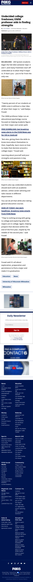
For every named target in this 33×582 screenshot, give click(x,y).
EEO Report (18, 502)
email (24, 563)
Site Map (3, 408)
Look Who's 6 (19, 418)
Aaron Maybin (6, 28)
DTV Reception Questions (19, 512)
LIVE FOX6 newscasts (18, 441)
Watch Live (25, 2)
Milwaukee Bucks (6, 450)
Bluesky (3, 477)
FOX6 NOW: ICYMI (20, 444)
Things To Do (19, 465)
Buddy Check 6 (19, 471)
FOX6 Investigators (6, 391)
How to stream (19, 439)
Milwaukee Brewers (6, 439)
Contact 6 (4, 415)
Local (2, 386)
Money (4, 413)
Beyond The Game (6, 445)
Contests (17, 491)
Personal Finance (6, 421)
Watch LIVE (19, 436)
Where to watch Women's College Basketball (20, 546)
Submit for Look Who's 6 (19, 415)
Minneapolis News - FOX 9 (6, 497)
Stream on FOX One (19, 519)
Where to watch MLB (19, 530)
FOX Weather (18, 398)
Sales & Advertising (5, 519)
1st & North (4, 443)
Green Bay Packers (6, 441)
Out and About (19, 422)
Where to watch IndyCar (19, 537)
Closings (17, 400)
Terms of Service (18, 339)
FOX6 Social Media (5, 464)
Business (3, 423)
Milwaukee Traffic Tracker (20, 431)
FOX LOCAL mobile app (6, 403)
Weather (18, 384)
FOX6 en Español (6, 406)
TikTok (3, 473)
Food (16, 426)
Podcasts (3, 395)
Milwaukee (7, 287)
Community (19, 463)
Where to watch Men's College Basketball (19, 541)
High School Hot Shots (5, 447)
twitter (11, 563)
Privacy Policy (18, 338)
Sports (3, 436)
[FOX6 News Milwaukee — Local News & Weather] (6, 3)
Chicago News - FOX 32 (5, 493)
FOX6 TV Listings (19, 446)
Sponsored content (6, 528)
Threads (3, 475)
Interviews (18, 424)
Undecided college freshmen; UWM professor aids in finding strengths (16, 52)
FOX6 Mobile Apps (20, 496)
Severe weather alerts (19, 386)
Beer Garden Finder (20, 467)
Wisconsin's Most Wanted (6, 388)
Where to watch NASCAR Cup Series (20, 533)
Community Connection (18, 475)
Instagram (4, 471)
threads (18, 563)
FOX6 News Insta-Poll (6, 400)
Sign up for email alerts (19, 493)
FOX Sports (18, 452)
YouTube (3, 467)
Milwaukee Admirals (6, 452)
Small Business (5, 425)
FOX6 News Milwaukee (16, 28)
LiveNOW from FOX (20, 448)
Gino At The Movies (20, 428)
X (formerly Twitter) (6, 479)
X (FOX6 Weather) (6, 484)
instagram (15, 563)
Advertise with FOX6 (6, 524)
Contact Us (19, 489)
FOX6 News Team (20, 498)
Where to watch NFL (19, 523)
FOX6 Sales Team (6, 522)
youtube (21, 563)
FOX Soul (17, 454)
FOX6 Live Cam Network (19, 393)
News (16, 276)
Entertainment (5, 393)
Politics (3, 397)
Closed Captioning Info (20, 509)
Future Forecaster (20, 402)
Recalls (3, 419)
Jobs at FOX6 (18, 500)
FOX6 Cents (4, 417)
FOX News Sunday (20, 456)
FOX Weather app (20, 396)
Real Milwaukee (19, 420)
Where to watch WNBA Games (19, 550)
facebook (8, 563)
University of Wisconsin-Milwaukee (16, 282)
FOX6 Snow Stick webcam (19, 405)
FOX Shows (18, 458)
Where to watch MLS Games (19, 554)
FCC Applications (19, 506)
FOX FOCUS (4, 526)
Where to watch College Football (19, 526)
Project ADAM (19, 473)
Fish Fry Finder (19, 469)
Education (25, 28)
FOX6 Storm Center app (20, 390)
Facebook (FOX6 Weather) (5, 481)
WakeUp (18, 413)
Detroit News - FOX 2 (6, 500)
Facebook (4, 469)
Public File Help (19, 504)
